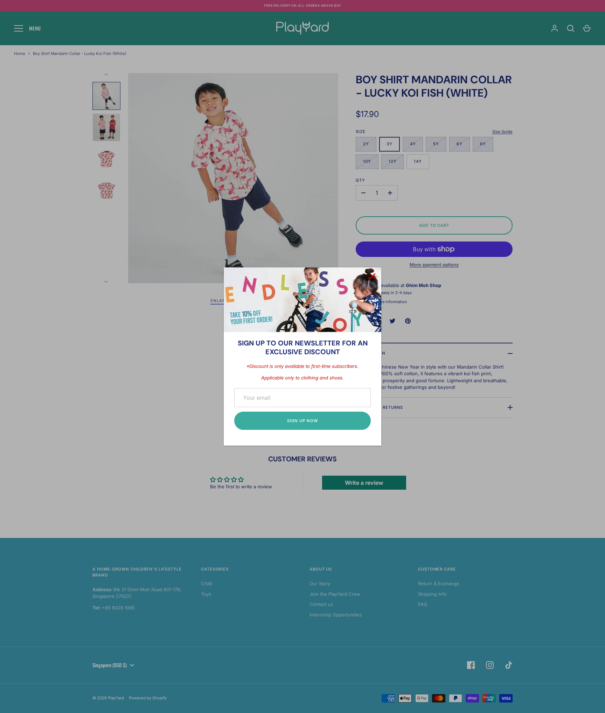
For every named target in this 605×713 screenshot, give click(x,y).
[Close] (372, 276)
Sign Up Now (302, 420)
